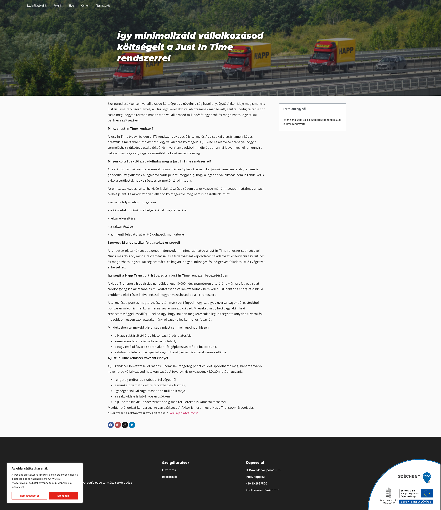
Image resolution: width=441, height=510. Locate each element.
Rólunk (57, 5)
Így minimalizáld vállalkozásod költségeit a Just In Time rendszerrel (312, 122)
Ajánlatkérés (103, 5)
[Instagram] (118, 425)
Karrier (85, 5)
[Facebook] (111, 425)
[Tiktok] (125, 425)
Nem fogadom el (29, 495)
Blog (71, 5)
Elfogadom (63, 495)
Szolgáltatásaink (37, 5)
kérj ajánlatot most (184, 413)
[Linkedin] (132, 425)
